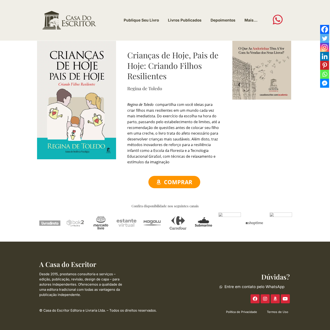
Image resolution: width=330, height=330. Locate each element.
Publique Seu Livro (141, 20)
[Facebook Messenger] (324, 83)
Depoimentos (223, 20)
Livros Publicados (185, 20)
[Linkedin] (324, 56)
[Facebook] (324, 29)
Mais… (250, 20)
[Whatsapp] (324, 74)
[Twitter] (324, 38)
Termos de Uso (277, 312)
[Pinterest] (324, 65)
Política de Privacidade (241, 312)
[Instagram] (324, 47)
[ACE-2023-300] (261, 69)
